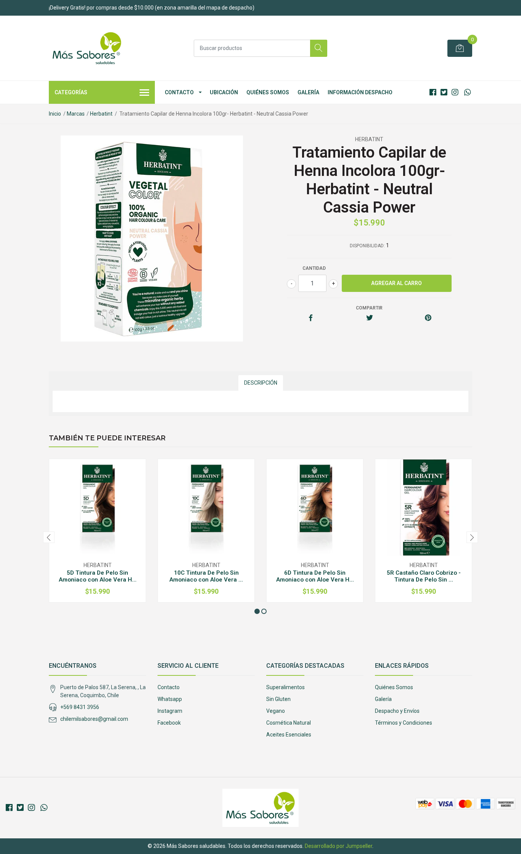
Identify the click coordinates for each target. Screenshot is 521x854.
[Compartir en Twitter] (369, 318)
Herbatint (101, 114)
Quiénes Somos (267, 92)
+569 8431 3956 (79, 707)
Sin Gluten (278, 699)
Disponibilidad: (367, 245)
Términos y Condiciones (403, 723)
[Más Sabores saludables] (87, 48)
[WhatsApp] (467, 92)
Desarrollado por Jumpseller (338, 846)
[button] (257, 611)
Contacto (179, 92)
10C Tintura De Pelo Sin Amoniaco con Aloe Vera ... (206, 576)
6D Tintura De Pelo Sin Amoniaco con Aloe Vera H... (315, 576)
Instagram (170, 711)
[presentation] (49, 537)
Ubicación (224, 92)
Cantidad (314, 268)
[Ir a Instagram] (455, 92)
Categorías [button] (71, 92)
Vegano (275, 711)
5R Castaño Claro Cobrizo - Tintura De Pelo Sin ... (424, 576)
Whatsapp (170, 699)
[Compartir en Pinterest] (428, 318)
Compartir (369, 308)
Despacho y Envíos (397, 711)
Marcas (76, 114)
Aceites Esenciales (288, 735)
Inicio (55, 114)
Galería (308, 92)
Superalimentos (285, 687)
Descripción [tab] (260, 383)
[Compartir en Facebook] (310, 318)
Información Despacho (360, 92)
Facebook (169, 723)
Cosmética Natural (288, 723)
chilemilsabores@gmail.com (94, 719)
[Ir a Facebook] (432, 92)
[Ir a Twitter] (444, 92)
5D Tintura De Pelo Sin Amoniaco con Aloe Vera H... (98, 576)
